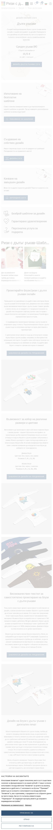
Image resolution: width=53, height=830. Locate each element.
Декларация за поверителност (12, 805)
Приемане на (26, 813)
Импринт (28, 805)
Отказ (26, 819)
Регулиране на (26, 826)
